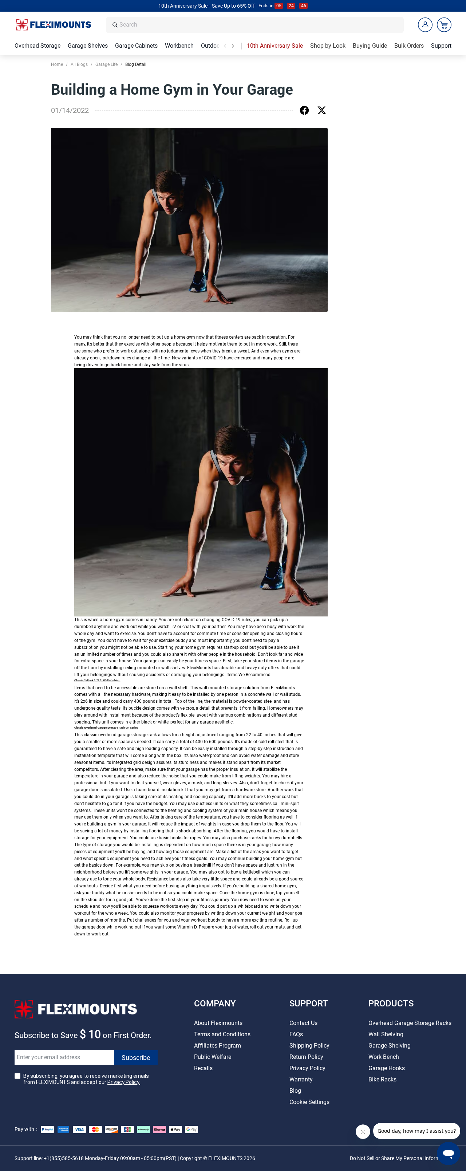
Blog (295, 1090)
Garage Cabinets (136, 45)
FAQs (296, 1034)
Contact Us (303, 1023)
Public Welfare (212, 1056)
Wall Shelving (385, 1034)
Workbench (179, 45)
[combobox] (259, 25)
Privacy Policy (307, 1068)
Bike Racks (382, 1079)
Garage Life (106, 64)
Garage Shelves (88, 45)
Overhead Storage (37, 45)
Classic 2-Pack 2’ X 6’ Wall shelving (97, 680)
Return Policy (306, 1056)
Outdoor (211, 45)
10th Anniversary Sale (275, 45)
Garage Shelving (389, 1045)
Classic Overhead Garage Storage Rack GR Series (106, 727)
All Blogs (79, 64)
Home (57, 64)
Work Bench (383, 1056)
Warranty (301, 1079)
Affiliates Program (217, 1045)
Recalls (203, 1068)
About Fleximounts (218, 1023)
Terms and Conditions (222, 1034)
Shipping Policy (309, 1045)
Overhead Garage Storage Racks (409, 1023)
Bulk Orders (409, 45)
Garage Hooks (386, 1068)
